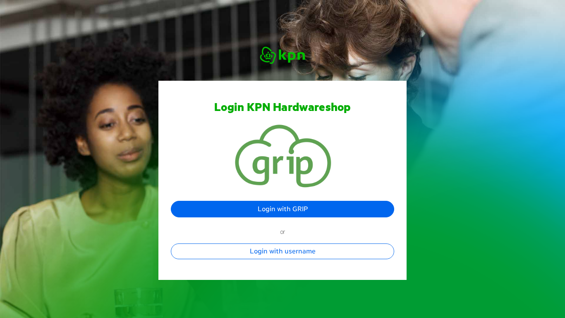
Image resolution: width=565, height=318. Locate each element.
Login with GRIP (283, 209)
